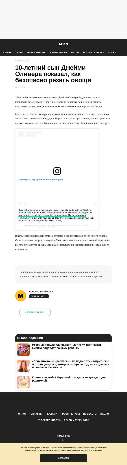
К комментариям (34, 312)
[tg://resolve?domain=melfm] (38, 402)
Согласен (63, 458)
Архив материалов (77, 420)
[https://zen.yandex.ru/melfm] (46, 402)
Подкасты (90, 414)
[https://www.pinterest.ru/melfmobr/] (72, 402)
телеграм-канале (39, 276)
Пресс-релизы (70, 414)
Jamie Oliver (45, 225)
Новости (22, 60)
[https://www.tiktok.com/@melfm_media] (63, 402)
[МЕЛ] (63, 44)
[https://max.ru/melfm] (89, 402)
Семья (7, 52)
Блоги (112, 52)
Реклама (51, 414)
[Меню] (122, 44)
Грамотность (58, 52)
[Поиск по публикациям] (3, 44)
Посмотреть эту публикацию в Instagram (40, 179)
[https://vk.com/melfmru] (55, 402)
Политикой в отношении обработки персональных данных (74, 450)
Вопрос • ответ (93, 52)
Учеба (19, 52)
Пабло (104, 414)
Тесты (75, 52)
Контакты (36, 414)
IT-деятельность (49, 420)
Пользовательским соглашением (79, 447)
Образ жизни (36, 52)
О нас (22, 414)
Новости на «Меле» (41, 291)
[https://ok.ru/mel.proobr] (80, 402)
